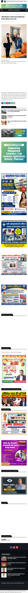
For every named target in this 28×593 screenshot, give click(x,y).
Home (2, 14)
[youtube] (17, 548)
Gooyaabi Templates (23, 589)
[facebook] (11, 548)
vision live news (12, 584)
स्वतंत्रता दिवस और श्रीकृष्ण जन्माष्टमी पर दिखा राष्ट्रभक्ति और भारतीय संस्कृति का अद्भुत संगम (16, 559)
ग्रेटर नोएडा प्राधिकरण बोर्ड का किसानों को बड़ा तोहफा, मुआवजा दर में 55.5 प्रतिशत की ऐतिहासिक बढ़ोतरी (17, 110)
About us (13, 586)
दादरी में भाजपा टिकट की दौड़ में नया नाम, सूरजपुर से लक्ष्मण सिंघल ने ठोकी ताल (16, 570)
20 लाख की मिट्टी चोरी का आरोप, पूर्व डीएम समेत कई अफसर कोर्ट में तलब (16, 564)
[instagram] (14, 548)
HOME (9, 586)
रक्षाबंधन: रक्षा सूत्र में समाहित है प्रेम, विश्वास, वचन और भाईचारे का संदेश (16, 122)
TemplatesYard (11, 589)
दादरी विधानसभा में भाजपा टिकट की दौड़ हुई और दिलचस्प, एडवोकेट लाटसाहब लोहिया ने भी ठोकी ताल (16, 575)
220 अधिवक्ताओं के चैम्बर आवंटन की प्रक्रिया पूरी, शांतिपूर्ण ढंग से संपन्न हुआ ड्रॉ (16, 116)
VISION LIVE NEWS (14, 10)
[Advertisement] (14, 78)
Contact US (18, 586)
